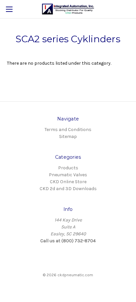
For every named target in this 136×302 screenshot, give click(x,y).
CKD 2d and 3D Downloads (68, 188)
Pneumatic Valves (68, 175)
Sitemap (68, 136)
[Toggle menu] (9, 9)
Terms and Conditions (68, 129)
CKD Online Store (68, 182)
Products (68, 168)
